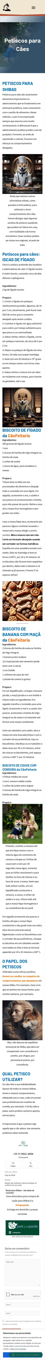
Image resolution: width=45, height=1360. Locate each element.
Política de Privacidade (18, 1349)
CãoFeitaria (19, 435)
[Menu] (33, 8)
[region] (22, 1344)
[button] (26, 1354)
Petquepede (22, 1205)
